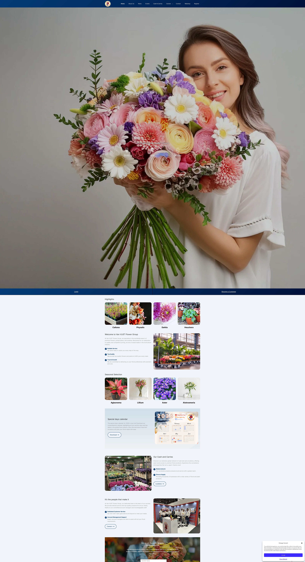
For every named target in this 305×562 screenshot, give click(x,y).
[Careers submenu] (172, 3)
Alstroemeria (189, 403)
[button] (302, 543)
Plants (152, 155)
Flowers (127, 155)
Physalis (140, 327)
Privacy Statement (283, 559)
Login (76, 292)
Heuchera (188, 327)
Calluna (116, 327)
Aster (164, 403)
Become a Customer (229, 292)
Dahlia (165, 327)
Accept (283, 555)
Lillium (140, 403)
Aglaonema (116, 403)
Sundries (178, 155)
